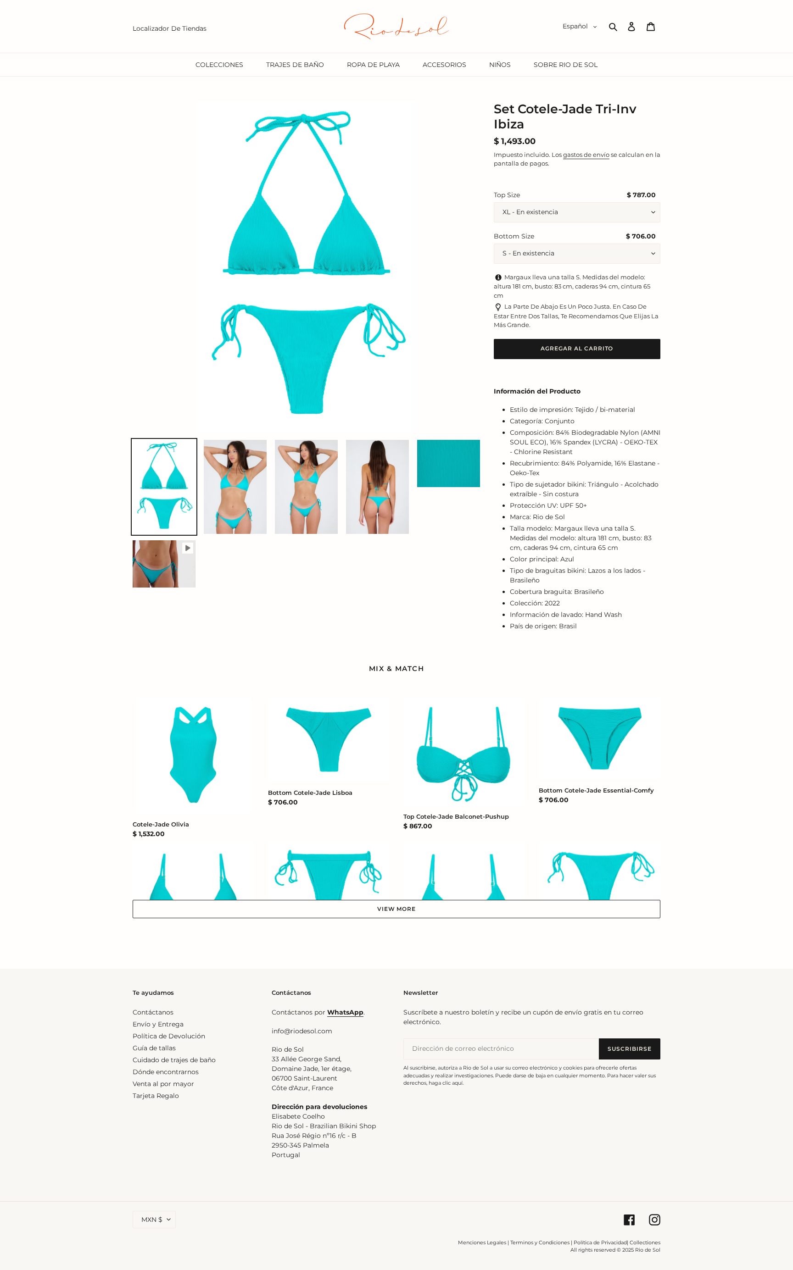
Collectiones (645, 1242)
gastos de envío (586, 154)
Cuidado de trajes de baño (174, 1060)
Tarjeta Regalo (156, 1096)
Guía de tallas (154, 1048)
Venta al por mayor (163, 1084)
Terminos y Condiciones (540, 1242)
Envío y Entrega (158, 1024)
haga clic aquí (446, 1083)
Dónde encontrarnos (166, 1072)
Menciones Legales (482, 1242)
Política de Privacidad (600, 1242)
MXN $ (151, 1219)
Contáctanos (153, 1012)
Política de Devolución (169, 1036)
